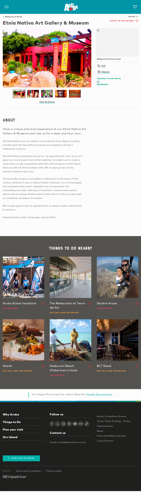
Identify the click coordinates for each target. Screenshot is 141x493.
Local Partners (105, 440)
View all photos (47, 101)
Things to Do (12, 422)
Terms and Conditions (28, 470)
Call (103, 65)
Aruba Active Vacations (19, 303)
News (100, 430)
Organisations (105, 426)
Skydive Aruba (107, 303)
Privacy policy (54, 470)
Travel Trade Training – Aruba (114, 421)
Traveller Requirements (99, 394)
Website (105, 72)
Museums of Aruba (13, 17)
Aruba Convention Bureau (111, 416)
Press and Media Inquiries (111, 435)
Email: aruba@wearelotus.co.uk (68, 442)
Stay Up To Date (23, 458)
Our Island (10, 437)
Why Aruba (11, 414)
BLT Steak (104, 366)
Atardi (7, 366)
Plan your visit (13, 429)
